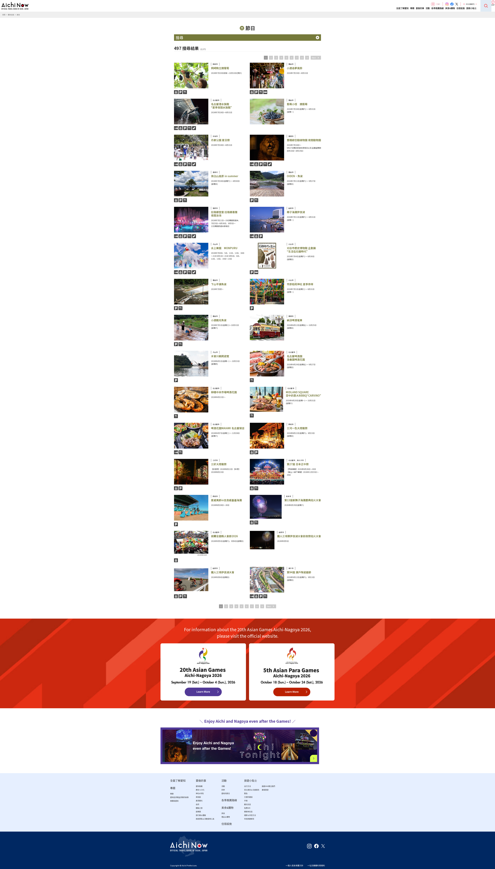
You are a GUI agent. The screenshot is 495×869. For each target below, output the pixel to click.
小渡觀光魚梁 (218, 320)
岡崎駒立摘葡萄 (220, 68)
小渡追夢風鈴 (294, 68)
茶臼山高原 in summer (224, 176)
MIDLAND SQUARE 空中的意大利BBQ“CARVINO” (303, 393)
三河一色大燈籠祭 (297, 428)
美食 (223, 813)
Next (314, 57)
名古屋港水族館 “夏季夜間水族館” (221, 105)
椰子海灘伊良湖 (296, 212)
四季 (223, 790)
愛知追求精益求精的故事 (179, 797)
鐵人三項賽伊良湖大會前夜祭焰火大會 (299, 536)
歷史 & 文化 (200, 790)
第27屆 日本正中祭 (298, 464)
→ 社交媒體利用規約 (316, 865)
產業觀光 (199, 801)
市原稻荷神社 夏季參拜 (300, 284)
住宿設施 (460, 8)
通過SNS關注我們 (268, 786)
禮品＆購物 (225, 817)
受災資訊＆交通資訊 (251, 790)
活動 (428, 8)
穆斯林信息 (248, 812)
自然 (197, 804)
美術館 (198, 797)
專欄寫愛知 (174, 801)
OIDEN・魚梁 (295, 176)
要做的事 (420, 8)
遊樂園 (198, 812)
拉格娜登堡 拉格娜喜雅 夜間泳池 (224, 213)
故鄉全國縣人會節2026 (224, 536)
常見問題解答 (249, 819)
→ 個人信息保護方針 (294, 865)
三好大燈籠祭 (218, 464)
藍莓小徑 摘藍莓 (297, 104)
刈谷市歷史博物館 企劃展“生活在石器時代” (301, 249)
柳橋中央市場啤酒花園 (224, 392)
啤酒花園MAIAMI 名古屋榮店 (227, 428)
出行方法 (247, 786)
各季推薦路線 (437, 8)
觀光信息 (11, 15)
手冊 (246, 801)
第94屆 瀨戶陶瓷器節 (299, 572)
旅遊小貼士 (471, 8)
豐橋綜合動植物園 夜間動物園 (304, 140)
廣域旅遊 (265, 790)
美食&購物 (450, 8)
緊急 (246, 793)
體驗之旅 (199, 808)
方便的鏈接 (248, 797)
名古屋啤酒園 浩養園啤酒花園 (296, 357)
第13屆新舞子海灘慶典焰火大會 (302, 500)
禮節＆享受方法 (250, 815)
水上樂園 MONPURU (224, 248)
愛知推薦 (199, 786)
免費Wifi (247, 808)
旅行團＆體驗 (201, 815)
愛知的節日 (225, 793)
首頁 (3, 15)
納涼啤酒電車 (294, 320)
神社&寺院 (200, 793)
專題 (412, 8)
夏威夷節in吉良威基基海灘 (226, 500)
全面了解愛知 (402, 8)
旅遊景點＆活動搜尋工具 (205, 819)
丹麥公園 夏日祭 (220, 140)
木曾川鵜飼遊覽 (220, 356)
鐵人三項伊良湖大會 (222, 572)
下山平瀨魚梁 (218, 284)
